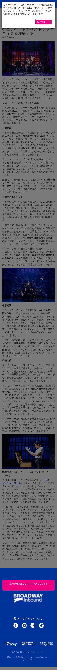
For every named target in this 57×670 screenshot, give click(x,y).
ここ (10, 10)
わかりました (43, 22)
